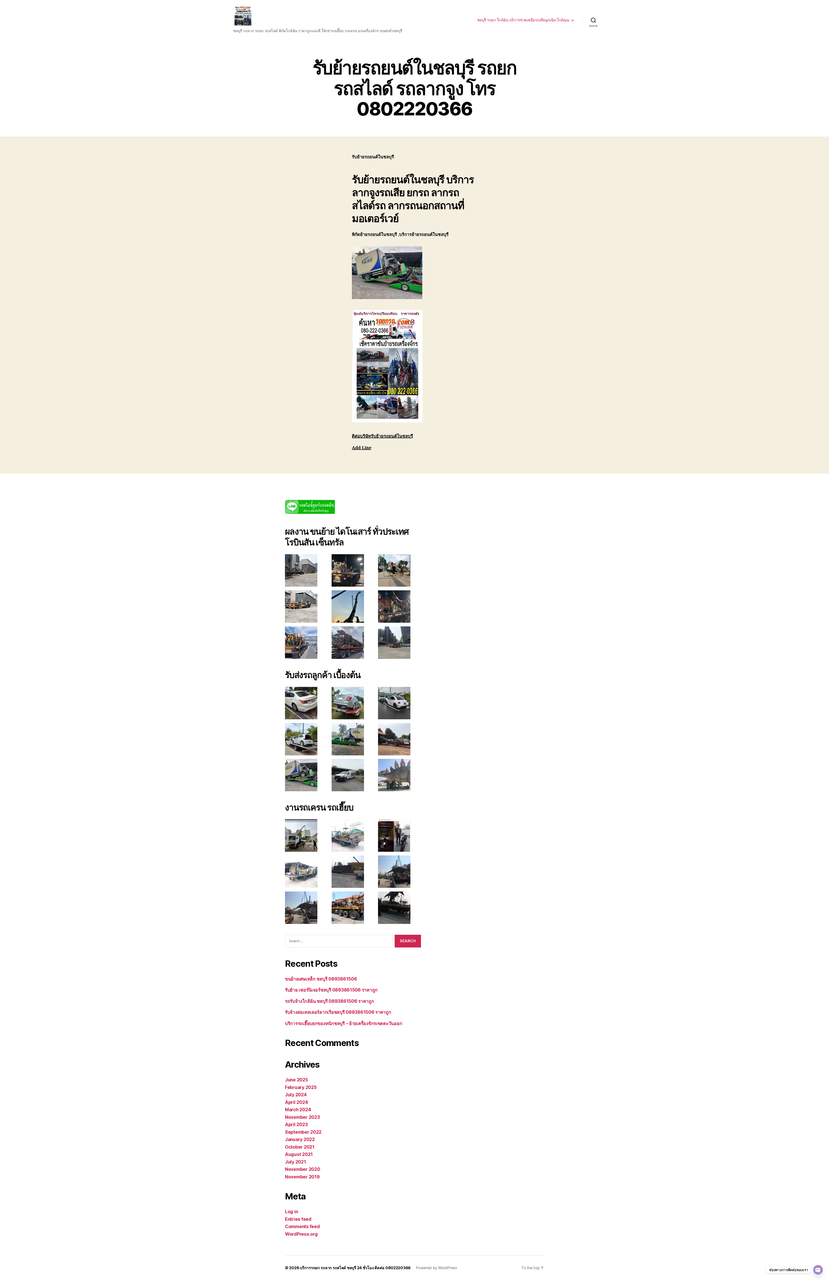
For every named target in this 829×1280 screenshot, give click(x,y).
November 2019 (302, 1177)
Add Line (361, 448)
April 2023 (296, 1124)
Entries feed (298, 1219)
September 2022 (303, 1132)
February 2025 (301, 1087)
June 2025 (296, 1080)
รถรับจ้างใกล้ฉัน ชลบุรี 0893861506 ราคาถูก (329, 1001)
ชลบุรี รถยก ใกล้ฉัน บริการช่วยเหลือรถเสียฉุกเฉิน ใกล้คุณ (523, 20)
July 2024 (296, 1094)
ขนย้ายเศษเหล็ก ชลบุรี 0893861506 (321, 979)
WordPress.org (301, 1234)
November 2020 (302, 1169)
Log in (291, 1211)
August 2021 (299, 1154)
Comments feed (302, 1226)
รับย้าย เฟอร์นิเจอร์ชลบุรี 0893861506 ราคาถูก (331, 990)
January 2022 (300, 1139)
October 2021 (300, 1147)
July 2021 (295, 1162)
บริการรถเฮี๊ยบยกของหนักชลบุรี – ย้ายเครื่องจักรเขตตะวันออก (343, 1023)
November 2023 (302, 1117)
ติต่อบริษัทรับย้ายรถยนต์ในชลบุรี (382, 436)
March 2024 (298, 1109)
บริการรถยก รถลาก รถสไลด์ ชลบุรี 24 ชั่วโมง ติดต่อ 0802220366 (355, 1268)
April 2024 (296, 1102)
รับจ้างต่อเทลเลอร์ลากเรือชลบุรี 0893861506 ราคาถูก (338, 1012)
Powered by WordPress (436, 1268)
